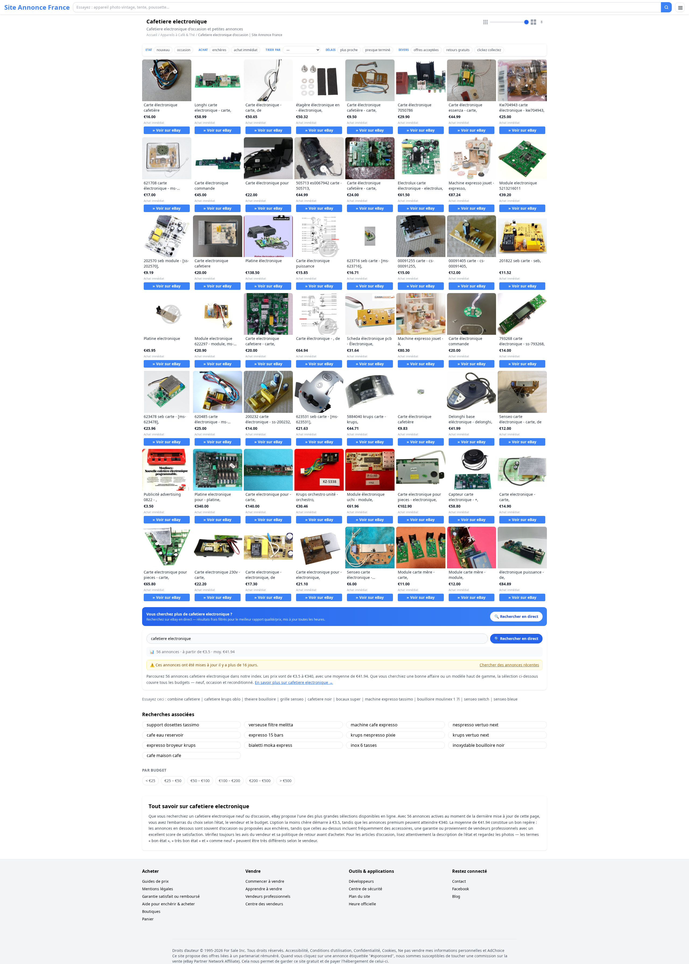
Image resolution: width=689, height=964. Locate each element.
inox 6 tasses (364, 745)
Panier (148, 918)
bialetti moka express (270, 745)
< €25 (150, 780)
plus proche (349, 50)
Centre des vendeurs (264, 903)
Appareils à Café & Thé (177, 35)
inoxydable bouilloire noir (479, 745)
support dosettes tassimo (173, 725)
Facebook (460, 888)
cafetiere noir (320, 699)
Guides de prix (155, 881)
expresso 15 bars (266, 735)
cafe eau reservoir (165, 735)
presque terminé (377, 50)
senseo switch (476, 699)
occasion (183, 50)
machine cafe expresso (374, 725)
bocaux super (348, 699)
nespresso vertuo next (475, 725)
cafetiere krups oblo (222, 699)
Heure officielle (362, 903)
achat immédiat (245, 50)
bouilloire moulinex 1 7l (438, 699)
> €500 (285, 780)
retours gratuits (458, 50)
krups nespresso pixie (373, 735)
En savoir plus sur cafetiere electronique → (294, 682)
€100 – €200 (229, 780)
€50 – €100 (200, 780)
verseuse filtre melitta (271, 725)
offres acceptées (426, 50)
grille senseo (291, 699)
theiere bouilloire (260, 699)
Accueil (151, 35)
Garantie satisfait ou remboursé (171, 896)
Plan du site (359, 896)
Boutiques (151, 911)
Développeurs (361, 881)
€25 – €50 (172, 780)
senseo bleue (506, 699)
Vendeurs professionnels (267, 896)
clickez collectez (489, 50)
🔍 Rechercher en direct (516, 638)
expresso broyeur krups (171, 745)
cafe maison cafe (164, 755)
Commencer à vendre (264, 881)
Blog (456, 896)
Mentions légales (157, 888)
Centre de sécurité (365, 888)
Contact (459, 881)
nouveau (163, 50)
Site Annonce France (37, 7)
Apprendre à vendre (263, 888)
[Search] (666, 7)
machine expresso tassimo (389, 699)
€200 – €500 (259, 780)
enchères (219, 50)
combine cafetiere (183, 699)
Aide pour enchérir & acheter (168, 903)
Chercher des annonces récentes (509, 664)
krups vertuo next (471, 735)
